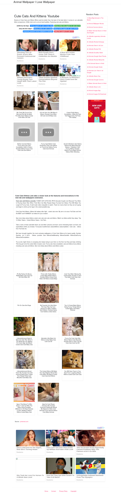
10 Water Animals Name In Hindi (96, 83)
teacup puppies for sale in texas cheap (42, 26)
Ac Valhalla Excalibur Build (95, 53)
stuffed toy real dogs (23, 26)
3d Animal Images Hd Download (96, 94)
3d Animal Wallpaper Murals (95, 23)
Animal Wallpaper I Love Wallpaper (34, 2)
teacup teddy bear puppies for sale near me (67, 26)
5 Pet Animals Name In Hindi (95, 63)
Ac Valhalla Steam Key (93, 76)
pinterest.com (24, 421)
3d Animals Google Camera (95, 80)
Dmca (46, 491)
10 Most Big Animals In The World (95, 19)
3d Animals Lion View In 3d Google (95, 71)
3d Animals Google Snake (94, 67)
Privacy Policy (63, 491)
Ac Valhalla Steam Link (94, 87)
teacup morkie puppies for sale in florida (66, 28)
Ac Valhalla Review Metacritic (95, 60)
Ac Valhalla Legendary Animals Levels (96, 37)
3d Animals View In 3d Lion (95, 45)
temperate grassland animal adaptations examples (38, 31)
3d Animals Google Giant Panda (96, 56)
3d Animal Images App (93, 90)
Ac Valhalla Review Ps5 (94, 49)
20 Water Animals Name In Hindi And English (96, 32)
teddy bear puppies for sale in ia (64, 31)
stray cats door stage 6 (25, 28)
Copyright (73, 491)
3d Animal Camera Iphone (95, 27)
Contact (53, 491)
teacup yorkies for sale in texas (43, 28)
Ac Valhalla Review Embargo (95, 42)
